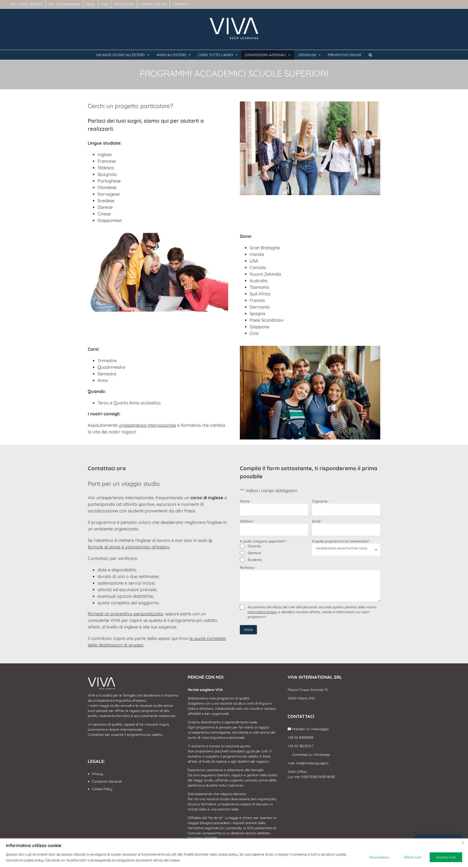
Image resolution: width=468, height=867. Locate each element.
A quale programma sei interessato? (341, 541)
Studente (255, 560)
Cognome (321, 501)
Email (317, 521)
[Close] (463, 843)
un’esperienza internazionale (147, 425)
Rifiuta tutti (412, 857)
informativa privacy (262, 612)
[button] (370, 55)
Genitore (254, 553)
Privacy (97, 774)
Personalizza (379, 857)
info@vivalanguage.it (312, 763)
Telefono (247, 521)
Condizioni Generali (107, 781)
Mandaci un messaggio (310, 729)
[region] (234, 852)
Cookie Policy (102, 789)
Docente (254, 546)
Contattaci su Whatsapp (310, 754)
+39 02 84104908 (300, 737)
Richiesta (248, 567)
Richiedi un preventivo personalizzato (125, 614)
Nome (246, 501)
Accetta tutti (446, 857)
